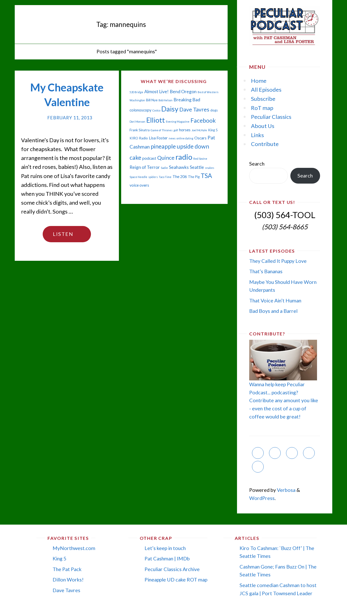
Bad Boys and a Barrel (273, 311)
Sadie (164, 167)
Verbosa (285, 490)
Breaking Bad (187, 99)
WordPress (262, 498)
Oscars (200, 138)
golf (176, 130)
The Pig (194, 177)
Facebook (203, 120)
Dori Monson (137, 121)
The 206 (179, 176)
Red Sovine (200, 158)
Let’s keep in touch (165, 548)
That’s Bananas (265, 271)
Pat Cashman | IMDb (167, 558)
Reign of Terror (145, 167)
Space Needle (138, 177)
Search (256, 163)
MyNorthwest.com (74, 548)
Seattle (197, 167)
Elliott (155, 120)
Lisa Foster (158, 138)
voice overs (139, 185)
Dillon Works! (68, 579)
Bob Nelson (165, 100)
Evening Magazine (178, 121)
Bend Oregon (183, 91)
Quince (166, 157)
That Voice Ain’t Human (275, 300)
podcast (149, 158)
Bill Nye (151, 100)
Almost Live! (156, 91)
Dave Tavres (194, 109)
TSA (206, 175)
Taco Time (165, 177)
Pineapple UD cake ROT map (176, 579)
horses (185, 129)
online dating (185, 138)
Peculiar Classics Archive (172, 569)
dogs (214, 110)
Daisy (169, 109)
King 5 (213, 130)
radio (184, 156)
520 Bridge (136, 92)
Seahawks (179, 167)
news (172, 138)
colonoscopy (140, 110)
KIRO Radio (139, 138)
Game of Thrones (161, 130)
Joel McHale (199, 130)
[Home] (87, 51)
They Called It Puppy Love (278, 261)
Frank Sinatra (140, 130)
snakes (209, 167)
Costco (156, 110)
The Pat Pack (67, 569)
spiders (153, 177)
